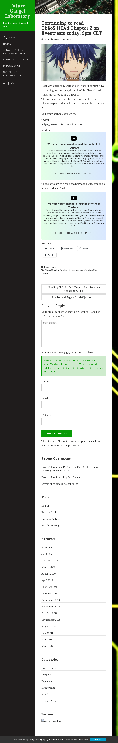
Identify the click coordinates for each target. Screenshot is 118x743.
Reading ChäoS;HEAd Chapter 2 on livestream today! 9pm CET (73, 289)
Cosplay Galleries (15, 59)
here (73, 166)
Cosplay (46, 674)
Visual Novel (94, 270)
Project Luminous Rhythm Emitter (61, 477)
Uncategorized (50, 700)
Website (46, 414)
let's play (62, 270)
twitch (83, 270)
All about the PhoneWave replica (16, 51)
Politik (45, 694)
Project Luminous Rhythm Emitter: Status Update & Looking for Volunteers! (71, 468)
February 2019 (49, 586)
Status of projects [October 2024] (61, 483)
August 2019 (48, 573)
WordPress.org (50, 525)
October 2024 (49, 560)
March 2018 (48, 646)
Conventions (48, 667)
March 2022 (48, 567)
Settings (97, 740)
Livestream (50, 267)
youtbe (45, 273)
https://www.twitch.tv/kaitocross (61, 124)
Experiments (49, 681)
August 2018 (48, 626)
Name (45, 381)
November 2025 (50, 547)
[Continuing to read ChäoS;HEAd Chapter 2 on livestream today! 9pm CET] (73, 62)
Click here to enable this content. (73, 173)
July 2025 (46, 553)
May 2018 (46, 639)
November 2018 (50, 606)
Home (7, 43)
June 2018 (47, 632)
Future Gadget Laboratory (17, 11)
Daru (46, 39)
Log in (45, 505)
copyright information (12, 73)
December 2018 (50, 600)
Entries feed (48, 512)
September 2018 (51, 619)
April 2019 (47, 580)
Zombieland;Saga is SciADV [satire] (74, 297)
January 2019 (49, 593)
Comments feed (50, 518)
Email (45, 398)
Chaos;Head (50, 270)
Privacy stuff (12, 65)
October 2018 (49, 613)
